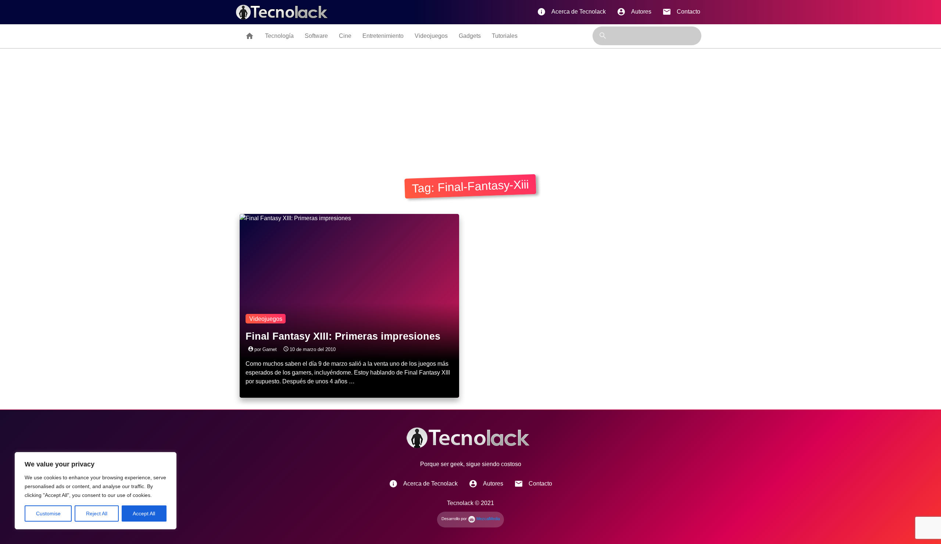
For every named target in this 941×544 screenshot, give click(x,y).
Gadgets (470, 36)
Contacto (681, 11)
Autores (634, 11)
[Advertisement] (470, 103)
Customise (48, 513)
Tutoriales (505, 36)
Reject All (96, 513)
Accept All (144, 513)
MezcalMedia (487, 518)
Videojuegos (431, 36)
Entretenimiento (383, 36)
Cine (345, 36)
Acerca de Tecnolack (571, 11)
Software (316, 36)
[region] (95, 490)
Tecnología (279, 36)
